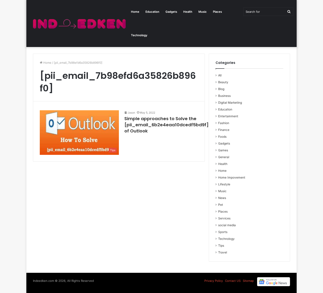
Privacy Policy (213, 280)
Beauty (223, 82)
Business (224, 96)
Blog (221, 89)
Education (152, 11)
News (222, 198)
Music (202, 11)
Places (217, 11)
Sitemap (248, 280)
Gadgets (171, 11)
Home (135, 11)
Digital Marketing (230, 102)
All (219, 75)
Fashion (223, 123)
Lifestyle (224, 184)
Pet (220, 204)
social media (227, 225)
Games (223, 150)
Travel (222, 252)
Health (187, 11)
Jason (131, 112)
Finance (223, 130)
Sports (222, 232)
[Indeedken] (79, 23)
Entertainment (228, 116)
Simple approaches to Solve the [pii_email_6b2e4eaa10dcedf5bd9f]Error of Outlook (171, 125)
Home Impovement (231, 177)
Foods (222, 136)
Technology (139, 35)
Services (224, 218)
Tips (221, 245)
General (223, 157)
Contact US (233, 280)
